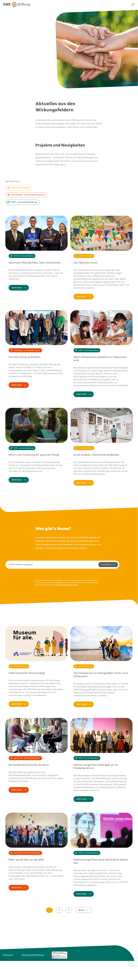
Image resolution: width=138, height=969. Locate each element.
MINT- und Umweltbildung (24, 202)
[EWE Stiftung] (16, 5)
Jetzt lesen (16, 287)
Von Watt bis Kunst (85, 262)
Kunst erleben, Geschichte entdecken (96, 455)
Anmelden (106, 564)
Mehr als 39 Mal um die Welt (26, 859)
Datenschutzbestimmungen (67, 585)
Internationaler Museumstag (27, 673)
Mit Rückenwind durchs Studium (29, 765)
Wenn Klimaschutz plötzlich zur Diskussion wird (100, 358)
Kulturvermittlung (19, 187)
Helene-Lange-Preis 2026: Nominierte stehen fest (101, 861)
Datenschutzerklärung (32, 955)
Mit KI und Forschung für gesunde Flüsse (34, 455)
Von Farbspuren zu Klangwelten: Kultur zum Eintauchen (101, 674)
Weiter (81, 910)
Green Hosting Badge (59, 955)
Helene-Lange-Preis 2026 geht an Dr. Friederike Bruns (96, 766)
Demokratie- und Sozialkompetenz (28, 195)
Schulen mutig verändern (24, 357)
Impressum (8, 955)
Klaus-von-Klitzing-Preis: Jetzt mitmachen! (35, 262)
